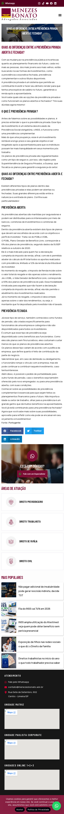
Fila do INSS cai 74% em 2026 (34, 608)
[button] (60, 15)
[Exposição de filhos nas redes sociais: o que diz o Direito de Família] (8, 644)
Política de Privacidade (38, 809)
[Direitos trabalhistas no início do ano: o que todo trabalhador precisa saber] (8, 660)
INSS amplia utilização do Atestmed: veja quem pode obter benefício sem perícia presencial (39, 627)
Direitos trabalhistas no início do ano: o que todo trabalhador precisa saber (39, 660)
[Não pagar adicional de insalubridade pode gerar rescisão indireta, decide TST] (8, 589)
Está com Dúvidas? (32, 466)
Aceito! (19, 809)
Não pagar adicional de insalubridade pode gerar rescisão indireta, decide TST (39, 591)
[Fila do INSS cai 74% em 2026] (8, 608)
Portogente (15, 422)
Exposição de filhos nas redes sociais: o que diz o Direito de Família (39, 644)
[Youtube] (47, 3)
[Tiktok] (43, 3)
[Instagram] (39, 3)
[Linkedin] (55, 3)
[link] (32, 502)
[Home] (19, 14)
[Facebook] (51, 3)
